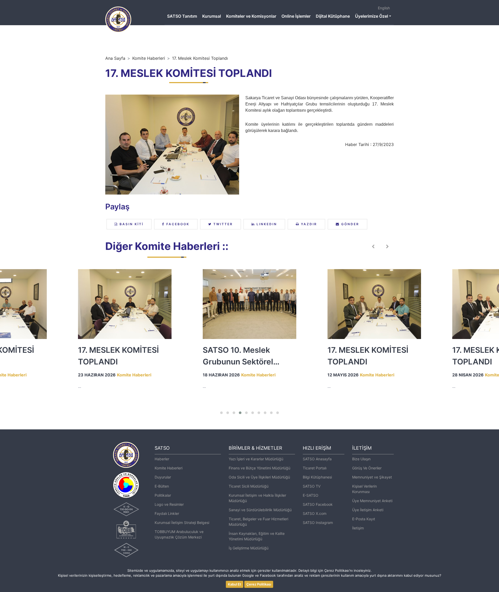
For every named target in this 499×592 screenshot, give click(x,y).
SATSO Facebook (318, 504)
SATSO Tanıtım (182, 16)
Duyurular (163, 477)
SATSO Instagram (318, 522)
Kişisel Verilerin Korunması (364, 489)
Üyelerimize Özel (371, 16)
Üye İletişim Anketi (367, 510)
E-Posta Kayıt (363, 519)
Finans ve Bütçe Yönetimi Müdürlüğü (259, 468)
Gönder (349, 224)
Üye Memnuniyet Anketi (372, 500)
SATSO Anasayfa (317, 459)
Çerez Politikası (258, 584)
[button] (221, 412)
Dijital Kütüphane (333, 16)
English (384, 8)
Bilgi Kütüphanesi (317, 477)
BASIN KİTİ (130, 224)
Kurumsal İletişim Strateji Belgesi (182, 522)
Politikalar (163, 495)
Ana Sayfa (115, 58)
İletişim (358, 528)
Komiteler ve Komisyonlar (251, 16)
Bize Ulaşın (361, 459)
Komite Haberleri (148, 58)
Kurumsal (211, 16)
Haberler (162, 459)
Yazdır (308, 224)
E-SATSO (310, 495)
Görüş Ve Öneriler (367, 468)
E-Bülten (162, 486)
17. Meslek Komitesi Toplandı (200, 58)
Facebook (177, 224)
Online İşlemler (296, 16)
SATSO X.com (314, 513)
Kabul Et (234, 584)
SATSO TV (311, 486)
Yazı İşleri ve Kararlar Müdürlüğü (256, 459)
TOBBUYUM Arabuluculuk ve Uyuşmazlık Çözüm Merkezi (179, 534)
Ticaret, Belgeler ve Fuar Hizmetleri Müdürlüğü (258, 522)
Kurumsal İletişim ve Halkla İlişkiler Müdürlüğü (257, 498)
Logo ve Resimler (169, 504)
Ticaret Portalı (314, 468)
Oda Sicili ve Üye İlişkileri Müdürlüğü (259, 477)
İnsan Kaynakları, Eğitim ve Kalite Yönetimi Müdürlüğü (257, 536)
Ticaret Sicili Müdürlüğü (248, 486)
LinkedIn (266, 224)
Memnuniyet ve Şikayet (372, 477)
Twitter (222, 224)
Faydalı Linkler (167, 513)
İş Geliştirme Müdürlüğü (248, 548)
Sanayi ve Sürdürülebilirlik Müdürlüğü (260, 510)
